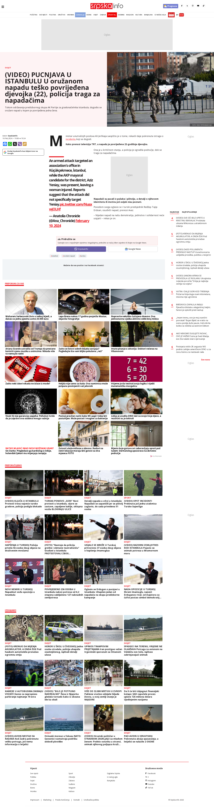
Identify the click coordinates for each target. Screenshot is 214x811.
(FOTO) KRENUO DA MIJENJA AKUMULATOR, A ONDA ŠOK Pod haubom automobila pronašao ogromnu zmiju (23, 650)
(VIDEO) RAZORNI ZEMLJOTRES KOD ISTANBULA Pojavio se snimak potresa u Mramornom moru (141, 549)
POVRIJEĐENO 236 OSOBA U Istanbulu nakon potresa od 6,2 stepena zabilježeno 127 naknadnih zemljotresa (64, 593)
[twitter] (187, 6)
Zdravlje (80, 15)
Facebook (152, 773)
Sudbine (121, 15)
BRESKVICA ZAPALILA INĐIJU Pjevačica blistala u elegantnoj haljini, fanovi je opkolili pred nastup (193, 307)
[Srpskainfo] (107, 6)
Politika (52, 15)
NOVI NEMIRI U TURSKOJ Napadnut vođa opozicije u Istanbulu (20, 592)
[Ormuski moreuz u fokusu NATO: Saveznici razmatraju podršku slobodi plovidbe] (64, 718)
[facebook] (182, 6)
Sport (127, 497)
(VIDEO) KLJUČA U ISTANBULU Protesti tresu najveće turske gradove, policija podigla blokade (23, 504)
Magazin (130, 15)
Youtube (151, 784)
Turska (83, 256)
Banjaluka (148, 15)
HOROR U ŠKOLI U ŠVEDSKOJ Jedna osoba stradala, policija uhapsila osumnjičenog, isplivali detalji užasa (64, 650)
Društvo (61, 15)
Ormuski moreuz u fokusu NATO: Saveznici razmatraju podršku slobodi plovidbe (63, 739)
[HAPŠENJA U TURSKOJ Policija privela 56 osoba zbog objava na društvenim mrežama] (24, 527)
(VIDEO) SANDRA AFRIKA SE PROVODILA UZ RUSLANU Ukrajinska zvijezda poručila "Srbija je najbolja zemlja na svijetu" (193, 279)
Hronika (70, 15)
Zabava (103, 15)
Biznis (89, 15)
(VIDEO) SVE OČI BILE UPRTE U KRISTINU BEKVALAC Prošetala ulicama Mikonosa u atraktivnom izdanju (191, 221)
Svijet (96, 15)
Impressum (34, 800)
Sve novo (205, 359)
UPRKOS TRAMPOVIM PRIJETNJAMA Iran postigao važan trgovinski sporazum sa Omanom (103, 649)
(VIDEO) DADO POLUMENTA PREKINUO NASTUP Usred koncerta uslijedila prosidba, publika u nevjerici (193, 252)
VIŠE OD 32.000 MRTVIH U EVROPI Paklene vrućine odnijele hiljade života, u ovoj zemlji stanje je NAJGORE (103, 695)
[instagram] (193, 6)
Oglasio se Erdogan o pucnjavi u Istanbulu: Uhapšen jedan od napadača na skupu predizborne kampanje (102, 593)
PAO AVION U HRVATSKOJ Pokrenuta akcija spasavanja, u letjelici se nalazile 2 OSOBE (141, 739)
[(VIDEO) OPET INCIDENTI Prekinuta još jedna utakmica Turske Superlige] (143, 483)
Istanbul (55, 256)
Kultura (138, 15)
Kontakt (76, 800)
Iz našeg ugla (160, 15)
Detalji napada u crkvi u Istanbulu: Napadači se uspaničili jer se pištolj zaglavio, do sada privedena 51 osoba (103, 505)
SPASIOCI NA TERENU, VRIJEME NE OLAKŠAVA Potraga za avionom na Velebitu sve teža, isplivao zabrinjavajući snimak (143, 650)
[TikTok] (204, 6)
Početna (33, 15)
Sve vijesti (43, 15)
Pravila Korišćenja (62, 800)
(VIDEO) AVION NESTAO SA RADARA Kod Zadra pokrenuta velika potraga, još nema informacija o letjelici (22, 740)
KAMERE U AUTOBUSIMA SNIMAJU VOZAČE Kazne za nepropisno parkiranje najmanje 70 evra (24, 694)
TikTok (150, 788)
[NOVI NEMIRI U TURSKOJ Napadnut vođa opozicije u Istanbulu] (24, 571)
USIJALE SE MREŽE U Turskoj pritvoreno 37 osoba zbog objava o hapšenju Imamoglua (102, 548)
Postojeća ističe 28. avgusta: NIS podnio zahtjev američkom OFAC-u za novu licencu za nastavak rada (193, 349)
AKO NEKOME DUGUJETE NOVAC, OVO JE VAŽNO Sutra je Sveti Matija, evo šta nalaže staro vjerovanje (192, 336)
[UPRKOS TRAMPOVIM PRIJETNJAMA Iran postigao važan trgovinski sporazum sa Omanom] (103, 628)
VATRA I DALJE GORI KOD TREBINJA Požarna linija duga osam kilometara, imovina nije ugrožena (193, 294)
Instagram (152, 780)
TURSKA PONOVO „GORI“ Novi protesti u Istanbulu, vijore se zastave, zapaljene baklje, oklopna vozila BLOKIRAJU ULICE (64, 505)
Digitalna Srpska (113, 773)
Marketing (47, 800)
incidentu (71, 139)
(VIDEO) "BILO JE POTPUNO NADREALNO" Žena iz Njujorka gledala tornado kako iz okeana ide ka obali (62, 695)
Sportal (112, 15)
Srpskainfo (12, 136)
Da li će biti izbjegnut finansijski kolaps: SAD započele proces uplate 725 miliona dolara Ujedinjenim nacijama (141, 695)
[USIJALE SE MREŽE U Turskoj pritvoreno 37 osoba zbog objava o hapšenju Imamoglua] (103, 527)
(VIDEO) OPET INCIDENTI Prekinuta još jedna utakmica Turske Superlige (140, 504)
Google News (134, 249)
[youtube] (198, 6)
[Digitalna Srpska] (171, 14)
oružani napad (69, 256)
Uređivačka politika (91, 800)
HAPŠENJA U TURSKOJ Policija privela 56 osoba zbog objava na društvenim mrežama (22, 548)
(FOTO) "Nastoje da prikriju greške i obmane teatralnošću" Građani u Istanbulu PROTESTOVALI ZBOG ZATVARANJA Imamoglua (62, 549)
